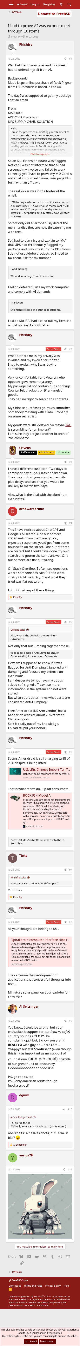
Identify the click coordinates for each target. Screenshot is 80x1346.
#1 (70, 58)
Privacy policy (53, 1285)
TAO (68, 425)
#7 (70, 869)
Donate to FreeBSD (54, 13)
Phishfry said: (18, 877)
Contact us (15, 1285)
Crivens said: (17, 629)
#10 (70, 1109)
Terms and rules (33, 1285)
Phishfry (16, 36)
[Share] (65, 59)
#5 (70, 622)
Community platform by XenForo (39, 1296)
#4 (70, 523)
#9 (70, 1020)
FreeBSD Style (19, 1280)
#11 (70, 1169)
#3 (70, 462)
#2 (70, 349)
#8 (70, 922)
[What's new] (61, 4)
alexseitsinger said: (21, 1117)
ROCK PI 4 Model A (36, 795)
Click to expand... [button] (40, 154)
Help (66, 1285)
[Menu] (11, 4)
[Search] (69, 4)
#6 (70, 752)
